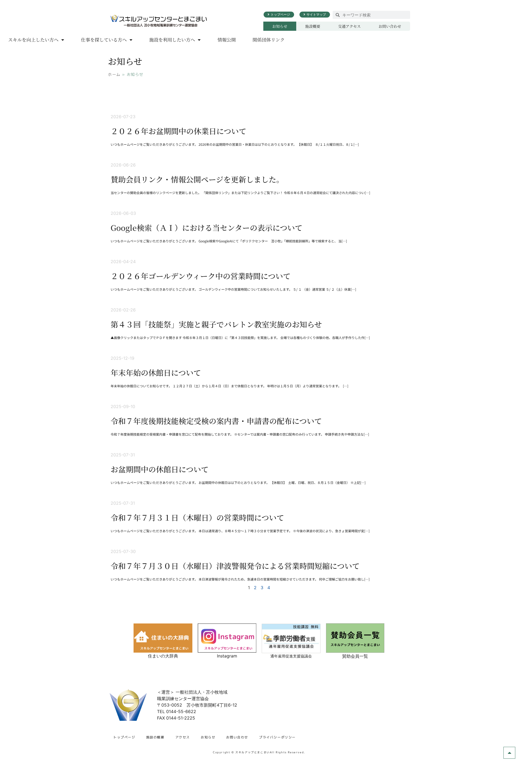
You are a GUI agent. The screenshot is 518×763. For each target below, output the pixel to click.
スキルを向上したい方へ (33, 39)
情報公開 (226, 39)
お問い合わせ (390, 26)
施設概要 (312, 26)
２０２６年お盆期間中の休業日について (178, 131)
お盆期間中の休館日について (160, 469)
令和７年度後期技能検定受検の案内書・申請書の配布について (216, 420)
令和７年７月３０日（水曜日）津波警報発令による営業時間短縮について (235, 565)
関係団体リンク (269, 39)
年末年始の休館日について (156, 372)
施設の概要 (155, 737)
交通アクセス (349, 26)
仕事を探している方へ (104, 39)
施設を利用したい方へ (172, 39)
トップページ (124, 737)
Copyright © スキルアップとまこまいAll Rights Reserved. (259, 752)
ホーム (114, 74)
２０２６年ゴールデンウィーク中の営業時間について (201, 275)
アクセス (182, 737)
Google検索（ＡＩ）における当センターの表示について (206, 227)
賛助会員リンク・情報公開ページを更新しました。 (197, 179)
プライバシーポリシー (277, 737)
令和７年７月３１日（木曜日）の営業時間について (197, 517)
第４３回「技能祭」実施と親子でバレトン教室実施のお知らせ (216, 324)
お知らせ (279, 26)
